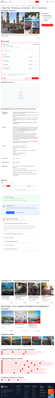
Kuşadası (33, 392)
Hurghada (33, 396)
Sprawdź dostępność (47, 25)
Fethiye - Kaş (34, 395)
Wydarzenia (36, 137)
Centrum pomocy (20, 212)
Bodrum (33, 393)
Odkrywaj (11, 1)
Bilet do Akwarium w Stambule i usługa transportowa (11, 370)
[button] (12, 23)
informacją (9, 75)
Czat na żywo (11, 212)
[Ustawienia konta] (53, 1)
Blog (25, 394)
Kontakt (18, 392)
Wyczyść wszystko (36, 44)
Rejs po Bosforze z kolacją (26, 370)
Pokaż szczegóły (6, 57)
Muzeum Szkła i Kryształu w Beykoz (38, 370)
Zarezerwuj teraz (35, 78)
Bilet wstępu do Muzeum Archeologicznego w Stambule (38, 372)
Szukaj (37, 1)
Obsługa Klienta (19, 389)
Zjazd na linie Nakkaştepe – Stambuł (21, 372)
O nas (25, 389)
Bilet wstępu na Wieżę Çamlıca (7, 372)
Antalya (33, 389)
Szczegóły (38, 37)
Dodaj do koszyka (27, 78)
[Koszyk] (51, 1)
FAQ (17, 393)
